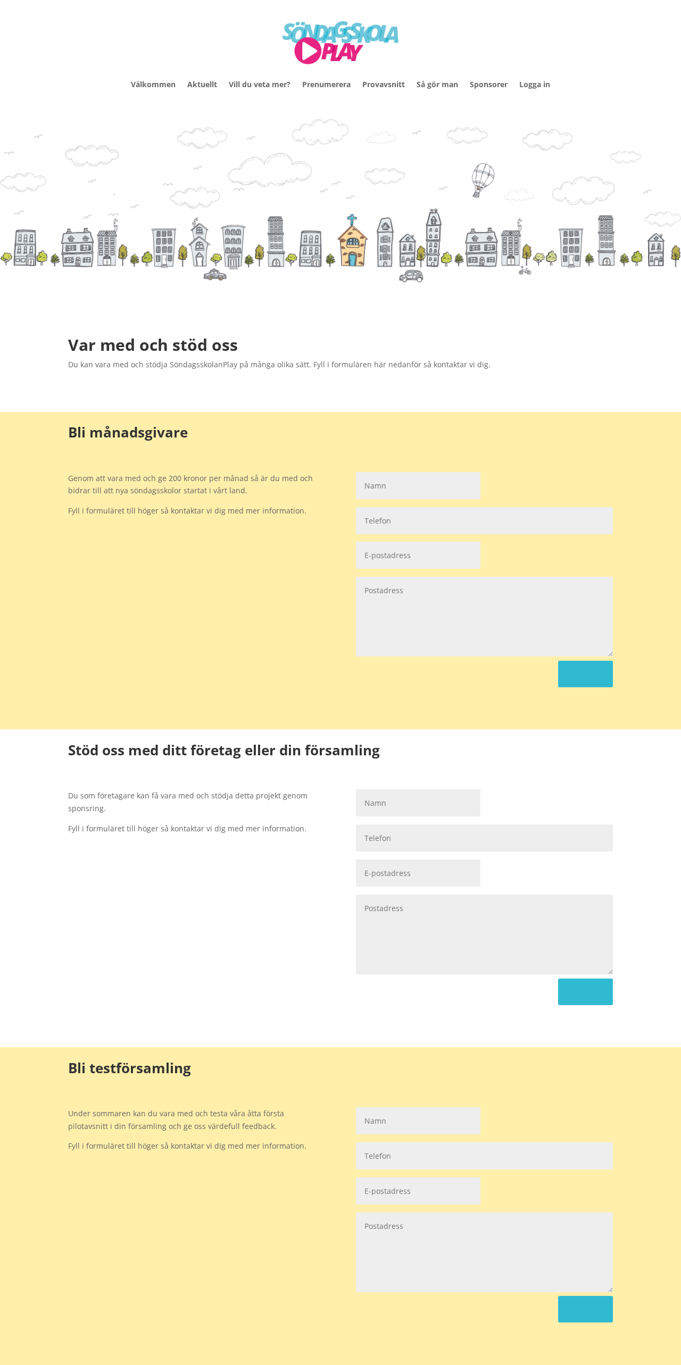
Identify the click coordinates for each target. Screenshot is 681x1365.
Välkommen (153, 84)
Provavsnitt (383, 84)
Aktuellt (202, 84)
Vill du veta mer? (259, 84)
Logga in (534, 84)
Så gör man (437, 84)
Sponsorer (489, 84)
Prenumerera (326, 84)
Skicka (585, 674)
